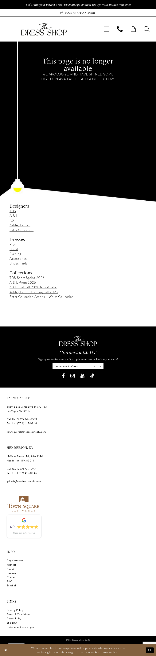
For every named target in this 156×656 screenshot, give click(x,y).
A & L (14, 215)
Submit (98, 366)
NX (12, 220)
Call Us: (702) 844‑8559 (22, 419)
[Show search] (146, 29)
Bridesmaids (18, 263)
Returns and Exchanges (20, 627)
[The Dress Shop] (78, 341)
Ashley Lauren (20, 225)
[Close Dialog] (5, 650)
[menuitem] (9, 29)
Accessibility (14, 619)
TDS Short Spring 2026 (27, 277)
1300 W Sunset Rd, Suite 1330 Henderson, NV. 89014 (25, 458)
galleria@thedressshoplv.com (24, 481)
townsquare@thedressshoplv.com (26, 432)
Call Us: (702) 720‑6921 (21, 469)
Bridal (14, 249)
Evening (15, 253)
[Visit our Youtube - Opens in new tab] (82, 376)
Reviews (11, 573)
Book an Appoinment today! (82, 4)
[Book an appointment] (106, 29)
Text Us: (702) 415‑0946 (22, 423)
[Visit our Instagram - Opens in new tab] (72, 375)
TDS (13, 211)
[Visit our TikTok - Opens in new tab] (92, 376)
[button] (9, 29)
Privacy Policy (15, 610)
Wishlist (11, 565)
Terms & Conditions (18, 614)
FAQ (10, 581)
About (10, 569)
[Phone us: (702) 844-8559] (120, 29)
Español (11, 586)
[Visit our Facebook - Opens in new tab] (63, 376)
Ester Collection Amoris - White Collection (42, 296)
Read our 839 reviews (24, 532)
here (115, 652)
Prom (14, 244)
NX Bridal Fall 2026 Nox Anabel (33, 287)
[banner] (44, 29)
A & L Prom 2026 (23, 282)
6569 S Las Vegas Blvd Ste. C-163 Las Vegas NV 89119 (27, 409)
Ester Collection (21, 230)
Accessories (18, 258)
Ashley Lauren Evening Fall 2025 (34, 292)
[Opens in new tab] (23, 503)
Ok (150, 650)
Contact (11, 577)
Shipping (12, 623)
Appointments (15, 561)
